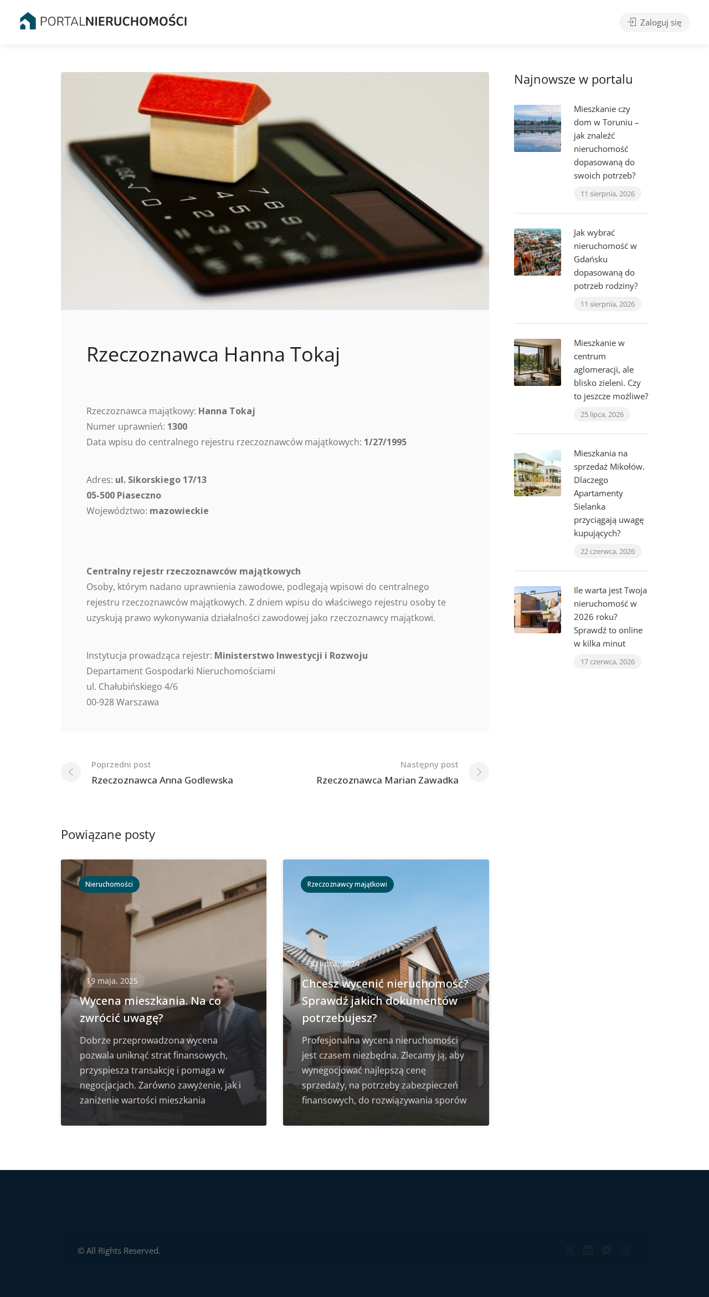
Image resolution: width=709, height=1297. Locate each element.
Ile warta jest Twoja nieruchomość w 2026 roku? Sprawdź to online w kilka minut (610, 616)
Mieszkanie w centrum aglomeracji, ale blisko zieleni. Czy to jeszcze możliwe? (611, 369)
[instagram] (624, 1251)
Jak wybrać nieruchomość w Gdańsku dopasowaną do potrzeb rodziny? (606, 259)
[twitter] (570, 1251)
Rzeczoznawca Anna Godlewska (162, 772)
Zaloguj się (659, 22)
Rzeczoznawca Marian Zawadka (387, 772)
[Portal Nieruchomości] (103, 20)
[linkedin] (588, 1251)
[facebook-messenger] (606, 1251)
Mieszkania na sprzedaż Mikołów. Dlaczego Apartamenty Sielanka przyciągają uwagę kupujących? (609, 492)
